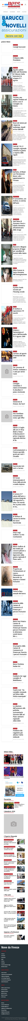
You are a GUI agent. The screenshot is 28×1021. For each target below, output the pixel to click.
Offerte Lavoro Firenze (5, 987)
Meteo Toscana (4, 995)
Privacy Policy (3, 1010)
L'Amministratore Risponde (6, 974)
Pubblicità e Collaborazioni (6, 1008)
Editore (2, 1002)
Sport (18, 11)
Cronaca (5, 11)
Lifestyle (3, 963)
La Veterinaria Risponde (6, 980)
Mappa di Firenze (4, 991)
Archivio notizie (4, 966)
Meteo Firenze (4, 993)
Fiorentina (3, 957)
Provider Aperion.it (5, 1006)
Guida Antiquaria (4, 981)
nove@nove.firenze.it (5, 1013)
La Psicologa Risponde (5, 978)
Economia (12, 11)
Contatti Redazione (5, 1004)
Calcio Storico (4, 972)
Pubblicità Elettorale (5, 1012)
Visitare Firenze (4, 989)
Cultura (24, 11)
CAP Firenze (3, 997)
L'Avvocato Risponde (5, 976)
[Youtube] (22, 5)
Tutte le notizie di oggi (5, 964)
